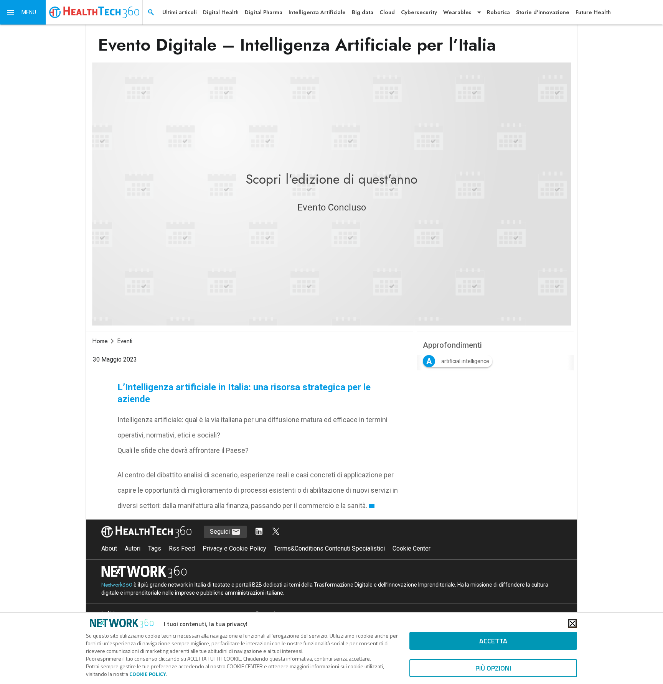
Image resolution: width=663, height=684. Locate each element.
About (109, 548)
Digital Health (221, 12)
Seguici (220, 531)
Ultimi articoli (179, 12)
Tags (154, 548)
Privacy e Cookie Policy (234, 548)
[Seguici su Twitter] (275, 532)
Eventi (124, 341)
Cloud (387, 12)
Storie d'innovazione (542, 12)
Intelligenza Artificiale (317, 12)
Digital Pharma (263, 12)
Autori (132, 548)
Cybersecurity (419, 12)
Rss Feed (182, 548)
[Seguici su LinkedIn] (259, 532)
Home (100, 341)
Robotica (498, 12)
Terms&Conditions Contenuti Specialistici (329, 548)
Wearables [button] (457, 12)
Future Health (593, 12)
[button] (23, 12)
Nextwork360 (116, 585)
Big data (362, 12)
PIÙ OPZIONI (493, 668)
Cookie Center (411, 548)
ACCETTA (493, 641)
